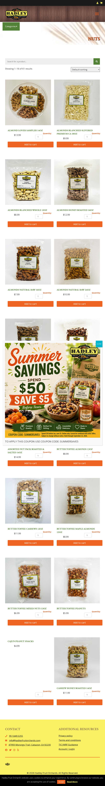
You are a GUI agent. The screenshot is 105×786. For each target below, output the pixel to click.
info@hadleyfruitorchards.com (24, 740)
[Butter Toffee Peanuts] (77, 580)
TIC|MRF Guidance (68, 744)
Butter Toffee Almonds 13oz (75, 449)
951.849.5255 (16, 735)
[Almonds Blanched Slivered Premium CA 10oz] (77, 102)
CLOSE (99, 344)
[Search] (96, 61)
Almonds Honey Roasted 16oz (75, 210)
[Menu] (97, 14)
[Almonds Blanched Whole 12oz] (28, 182)
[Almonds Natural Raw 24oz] (77, 262)
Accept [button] (61, 782)
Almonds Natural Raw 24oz (73, 290)
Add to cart (30, 144)
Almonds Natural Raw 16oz (24, 290)
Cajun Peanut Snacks (21, 641)
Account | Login (67, 748)
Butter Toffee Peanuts (71, 609)
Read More (72, 781)
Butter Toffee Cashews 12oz (25, 529)
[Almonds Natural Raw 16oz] (28, 262)
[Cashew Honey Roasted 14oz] (77, 660)
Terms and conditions (70, 740)
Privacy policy (66, 735)
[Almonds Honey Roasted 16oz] (77, 182)
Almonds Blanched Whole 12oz (27, 210)
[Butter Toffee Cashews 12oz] (28, 501)
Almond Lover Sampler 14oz (25, 131)
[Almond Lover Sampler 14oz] (28, 102)
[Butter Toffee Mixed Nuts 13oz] (28, 580)
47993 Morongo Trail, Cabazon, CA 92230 (30, 744)
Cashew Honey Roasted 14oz (74, 688)
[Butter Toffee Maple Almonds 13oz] (77, 501)
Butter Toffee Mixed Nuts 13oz (27, 609)
